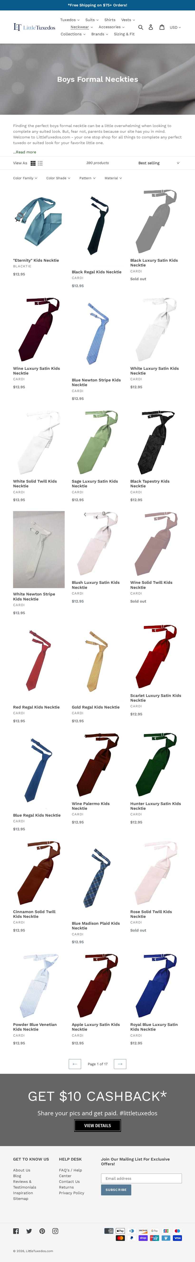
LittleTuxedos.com (39, 1251)
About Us (21, 1170)
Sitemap (20, 1198)
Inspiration (23, 1193)
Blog (17, 1176)
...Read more (24, 152)
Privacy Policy (71, 1193)
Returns (66, 1187)
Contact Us (69, 1181)
